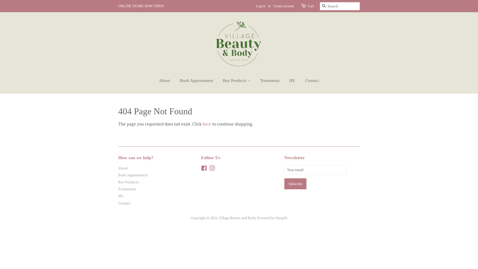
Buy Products (235, 80)
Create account (283, 6)
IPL (292, 80)
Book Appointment (196, 80)
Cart (311, 6)
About (164, 80)
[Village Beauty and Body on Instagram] (212, 169)
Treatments (270, 80)
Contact (312, 80)
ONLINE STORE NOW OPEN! (141, 6)
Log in (260, 6)
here (207, 124)
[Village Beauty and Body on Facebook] (204, 169)
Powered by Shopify (272, 217)
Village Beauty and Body (237, 217)
